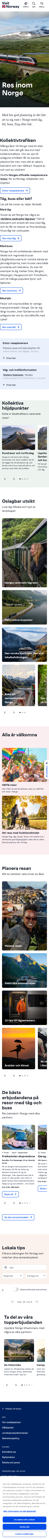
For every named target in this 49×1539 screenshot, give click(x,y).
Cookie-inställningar (24, 1534)
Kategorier (33, 1275)
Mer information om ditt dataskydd (19, 1511)
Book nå (8, 1194)
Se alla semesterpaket (16, 1217)
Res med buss (9, 290)
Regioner (8, 1275)
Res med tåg (9, 238)
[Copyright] (31, 1145)
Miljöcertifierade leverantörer (33, 1289)
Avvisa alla (24, 1526)
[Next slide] (5, 479)
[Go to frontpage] (11, 5)
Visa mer (11, 357)
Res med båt (9, 327)
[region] (24, 1507)
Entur (4, 178)
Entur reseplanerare (13, 190)
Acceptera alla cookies (24, 1519)
